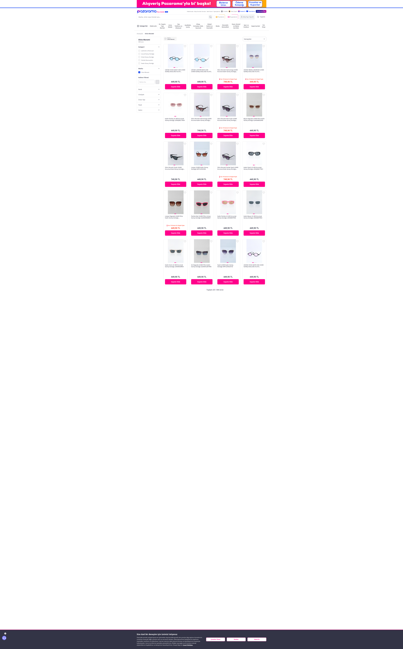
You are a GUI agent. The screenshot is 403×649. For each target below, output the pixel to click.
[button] (147, 11)
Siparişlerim (216, 11)
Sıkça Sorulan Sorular (200, 11)
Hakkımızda (190, 11)
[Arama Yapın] (210, 17)
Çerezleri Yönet (215, 639)
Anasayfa (140, 34)
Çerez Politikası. (188, 645)
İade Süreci (210, 11)
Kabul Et (257, 639)
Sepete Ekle (175, 87)
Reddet (236, 639)
